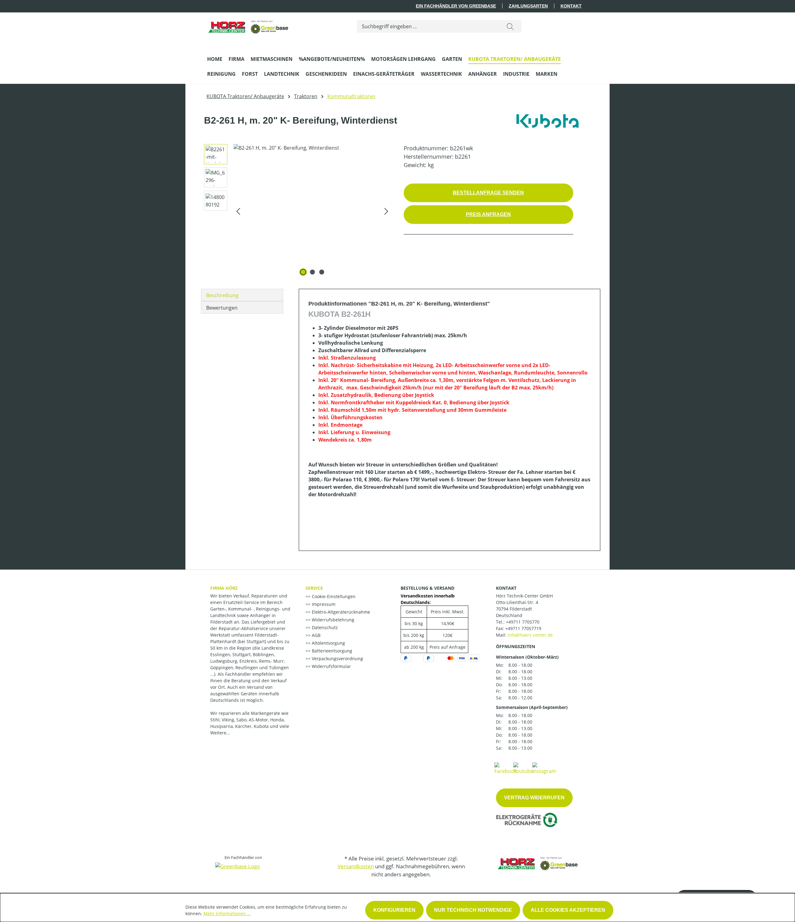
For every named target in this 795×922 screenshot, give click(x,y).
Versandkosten (356, 866)
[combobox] (428, 26)
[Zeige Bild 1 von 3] (303, 272)
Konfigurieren (394, 910)
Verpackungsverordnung (337, 658)
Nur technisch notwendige (473, 910)
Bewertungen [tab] (222, 307)
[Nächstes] (386, 211)
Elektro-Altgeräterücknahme (340, 612)
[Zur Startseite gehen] (248, 25)
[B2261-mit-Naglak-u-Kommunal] (312, 211)
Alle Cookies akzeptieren (568, 910)
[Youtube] (523, 768)
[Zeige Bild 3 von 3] (321, 272)
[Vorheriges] (238, 211)
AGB (315, 635)
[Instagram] (544, 768)
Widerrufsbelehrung (332, 620)
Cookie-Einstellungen (333, 596)
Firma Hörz (224, 588)
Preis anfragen (488, 214)
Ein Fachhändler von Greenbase (456, 5)
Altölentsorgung (328, 643)
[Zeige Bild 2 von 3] (312, 272)
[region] (295, 211)
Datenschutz (324, 627)
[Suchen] (510, 26)
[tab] (242, 295)
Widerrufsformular (331, 666)
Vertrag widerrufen (534, 797)
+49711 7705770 (522, 622)
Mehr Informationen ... (227, 913)
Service (314, 588)
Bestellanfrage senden (488, 192)
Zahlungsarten (528, 5)
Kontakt (571, 5)
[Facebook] (505, 768)
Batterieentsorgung (331, 651)
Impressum (323, 604)
